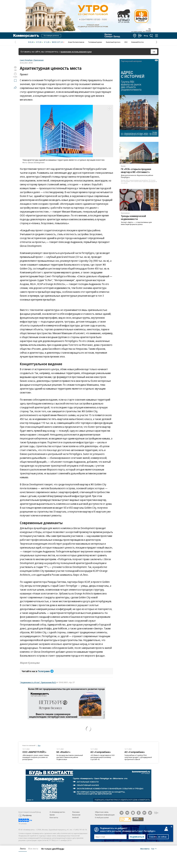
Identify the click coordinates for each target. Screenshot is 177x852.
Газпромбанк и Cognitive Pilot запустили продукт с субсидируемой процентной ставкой (138, 757)
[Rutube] (144, 813)
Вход (146, 35)
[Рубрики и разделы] (156, 36)
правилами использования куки (76, 51)
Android (75, 817)
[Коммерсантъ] (26, 35)
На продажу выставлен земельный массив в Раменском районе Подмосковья (69, 757)
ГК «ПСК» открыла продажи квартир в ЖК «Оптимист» (136, 170)
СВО (126, 42)
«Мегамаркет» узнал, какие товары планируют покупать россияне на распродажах (35, 757)
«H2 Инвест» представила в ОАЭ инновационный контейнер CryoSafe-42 (102, 757)
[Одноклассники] (139, 813)
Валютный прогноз (113, 42)
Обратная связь (101, 812)
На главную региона (51, 35)
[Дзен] (133, 813)
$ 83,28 (30, 42)
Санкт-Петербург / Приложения (32, 60)
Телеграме (44, 671)
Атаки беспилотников (76, 42)
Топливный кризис (95, 42)
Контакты (54, 817)
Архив (52, 815)
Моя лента (33, 848)
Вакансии (76, 815)
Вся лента (144, 848)
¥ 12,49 (46, 42)
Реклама (76, 812)
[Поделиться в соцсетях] (15, 87)
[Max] (150, 813)
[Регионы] (135, 36)
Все (39, 745)
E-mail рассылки (102, 817)
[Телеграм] (121, 813)
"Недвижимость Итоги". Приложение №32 (38, 682)
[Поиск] (151, 36)
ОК (154, 51)
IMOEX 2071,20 (57, 42)
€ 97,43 (38, 42)
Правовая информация (105, 815)
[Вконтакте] (127, 813)
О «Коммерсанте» (57, 812)
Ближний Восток (137, 42)
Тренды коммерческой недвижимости (133, 217)
